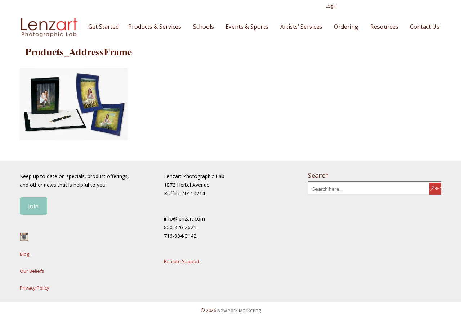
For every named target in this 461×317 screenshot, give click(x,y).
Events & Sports (246, 27)
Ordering (346, 27)
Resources (384, 27)
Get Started (103, 27)
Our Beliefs (32, 271)
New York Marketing (239, 310)
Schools (203, 27)
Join (33, 206)
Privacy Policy (34, 288)
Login (331, 6)
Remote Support (182, 261)
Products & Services (154, 27)
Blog (24, 254)
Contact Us (424, 27)
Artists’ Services (301, 27)
